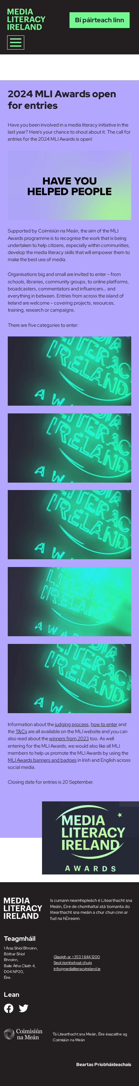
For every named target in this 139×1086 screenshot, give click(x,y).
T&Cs (21, 731)
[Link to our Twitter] (23, 1008)
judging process (72, 724)
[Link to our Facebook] (9, 1008)
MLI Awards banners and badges (42, 760)
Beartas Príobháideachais (103, 1064)
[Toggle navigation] (15, 42)
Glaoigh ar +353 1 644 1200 (77, 956)
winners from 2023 (69, 738)
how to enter (104, 724)
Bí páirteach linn (99, 19)
